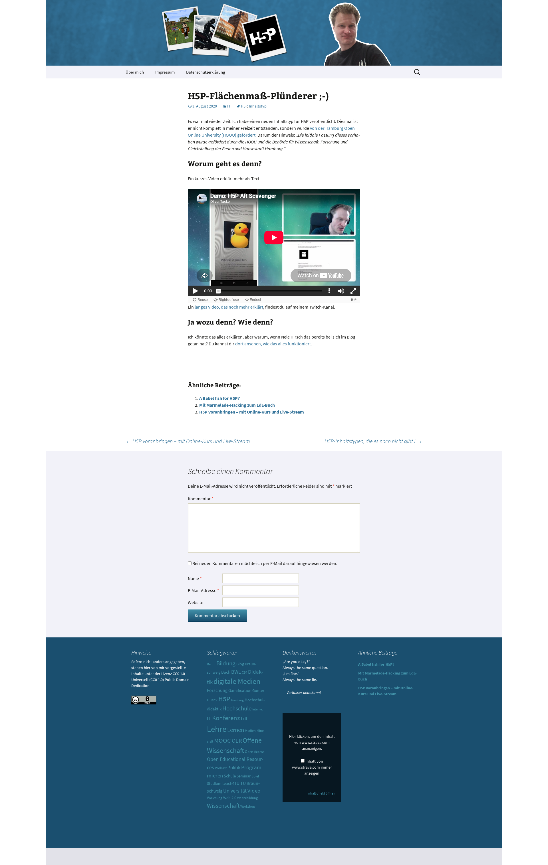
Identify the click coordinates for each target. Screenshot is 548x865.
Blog (240, 664)
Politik (233, 767)
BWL (236, 671)
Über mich (135, 72)
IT (229, 106)
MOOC (222, 740)
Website (195, 602)
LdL (244, 718)
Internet (257, 709)
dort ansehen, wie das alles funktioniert (273, 344)
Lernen (235, 730)
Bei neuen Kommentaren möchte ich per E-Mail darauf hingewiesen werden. (264, 563)
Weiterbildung (247, 798)
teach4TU (230, 783)
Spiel (255, 776)
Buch (225, 672)
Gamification (239, 690)
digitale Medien (236, 681)
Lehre (216, 729)
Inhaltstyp (258, 106)
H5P (244, 106)
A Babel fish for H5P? (219, 398)
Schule (230, 776)
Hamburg (237, 700)
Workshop (247, 807)
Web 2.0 (229, 797)
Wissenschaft (223, 805)
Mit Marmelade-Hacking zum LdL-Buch (237, 405)
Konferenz (226, 718)
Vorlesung (214, 797)
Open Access (254, 751)
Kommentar (200, 498)
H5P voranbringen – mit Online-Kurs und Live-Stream (251, 412)
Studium (214, 783)
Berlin (211, 664)
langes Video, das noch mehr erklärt (229, 307)
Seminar (244, 776)
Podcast (221, 768)
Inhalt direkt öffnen (321, 793)
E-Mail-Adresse (203, 590)
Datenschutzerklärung (205, 72)
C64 (244, 672)
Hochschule (236, 708)
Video (253, 790)
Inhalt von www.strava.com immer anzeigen (312, 767)
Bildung (225, 663)
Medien (250, 730)
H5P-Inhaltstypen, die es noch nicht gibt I (373, 441)
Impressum (165, 72)
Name (195, 578)
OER (237, 740)
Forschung (217, 690)
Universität (235, 790)
